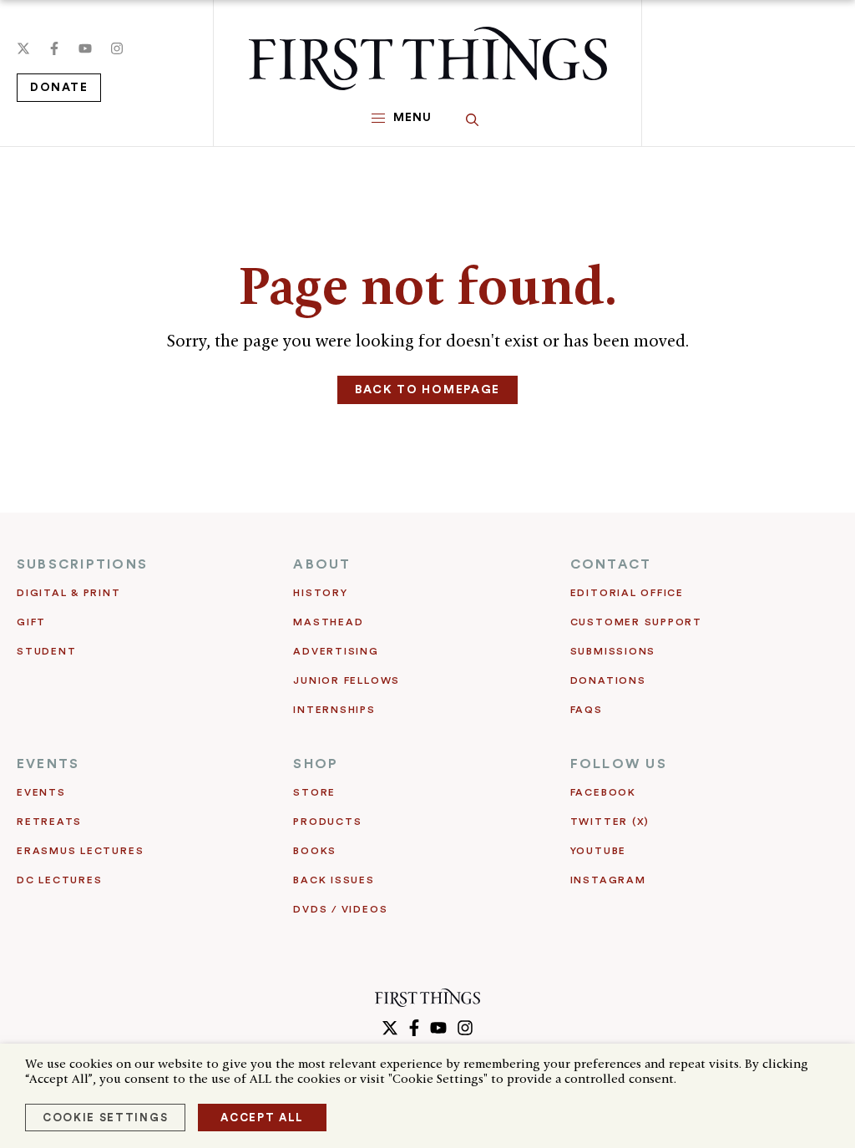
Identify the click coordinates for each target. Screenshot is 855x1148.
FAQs (586, 710)
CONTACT (611, 564)
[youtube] (85, 48)
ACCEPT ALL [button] (262, 1117)
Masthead (328, 622)
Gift (31, 622)
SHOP (315, 764)
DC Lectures (59, 880)
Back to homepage (427, 390)
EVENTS (48, 764)
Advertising (335, 651)
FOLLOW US (618, 764)
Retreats (49, 822)
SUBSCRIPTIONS (82, 564)
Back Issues (333, 880)
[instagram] (117, 48)
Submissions (612, 651)
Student (46, 651)
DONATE (59, 88)
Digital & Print (69, 593)
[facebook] (54, 48)
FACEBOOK (603, 792)
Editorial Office (627, 593)
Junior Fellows (346, 680)
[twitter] (23, 48)
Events (41, 792)
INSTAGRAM (608, 880)
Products (327, 822)
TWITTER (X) (610, 822)
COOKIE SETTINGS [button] (105, 1117)
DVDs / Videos (340, 909)
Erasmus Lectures (80, 851)
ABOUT (322, 564)
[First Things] (428, 58)
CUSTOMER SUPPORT (636, 622)
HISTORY (320, 593)
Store (314, 792)
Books (314, 851)
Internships (334, 710)
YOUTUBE (598, 851)
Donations (608, 680)
